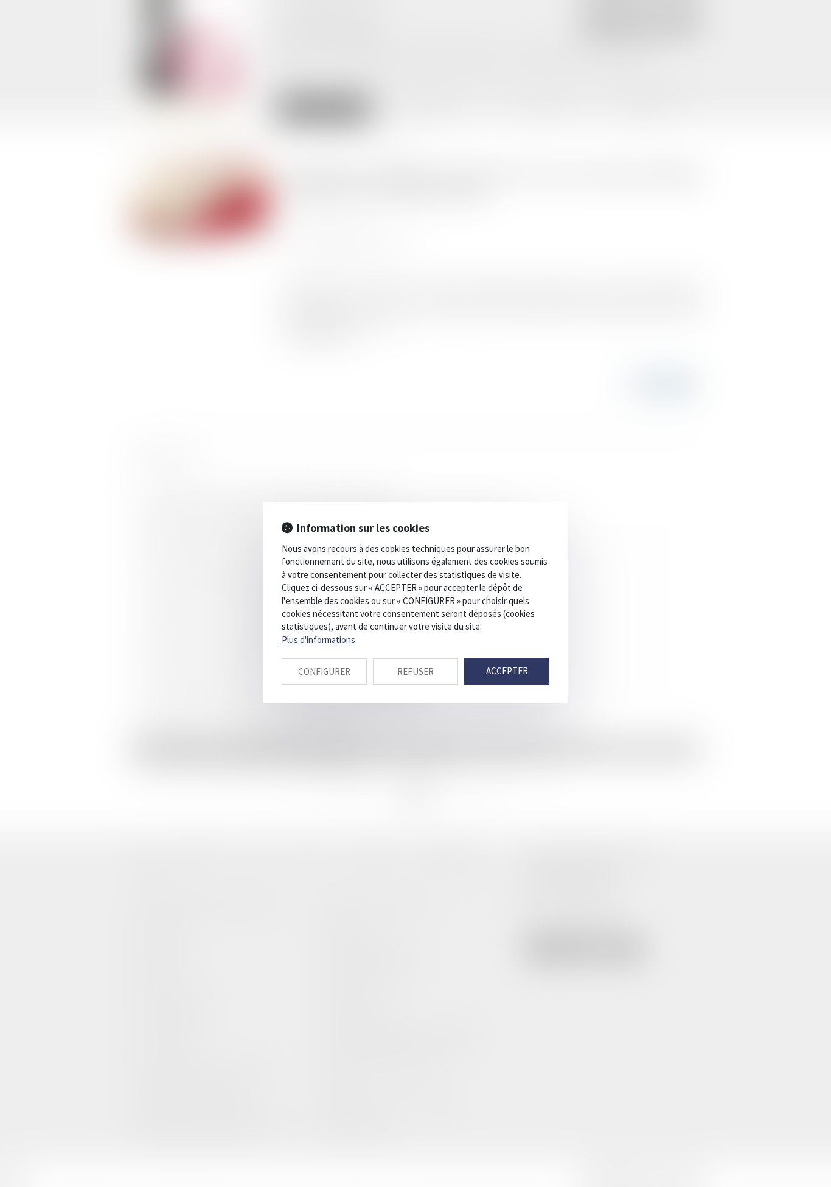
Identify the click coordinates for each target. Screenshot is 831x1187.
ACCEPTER (507, 671)
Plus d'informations (318, 640)
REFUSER (415, 671)
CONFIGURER (324, 671)
